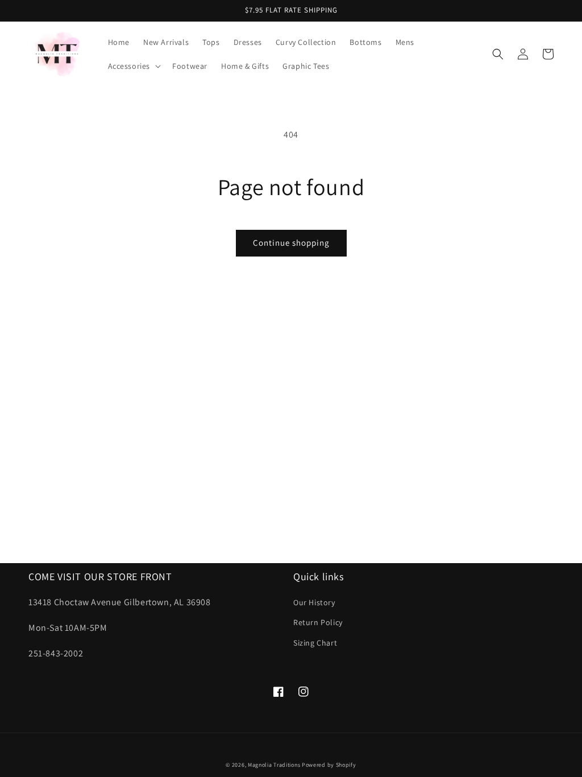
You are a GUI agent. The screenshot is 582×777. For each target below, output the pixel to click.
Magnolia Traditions (274, 764)
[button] (133, 66)
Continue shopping (291, 242)
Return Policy (318, 622)
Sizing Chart (315, 643)
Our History (314, 602)
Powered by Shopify (329, 764)
